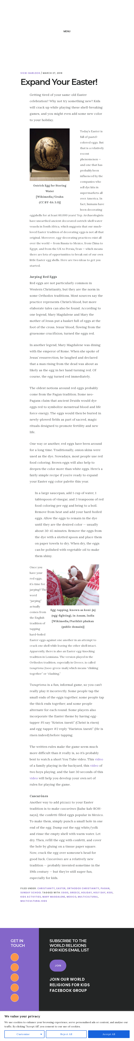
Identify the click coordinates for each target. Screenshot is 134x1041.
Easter (61, 888)
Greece (75, 892)
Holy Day (99, 892)
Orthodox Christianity (83, 888)
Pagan (105, 888)
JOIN (58, 965)
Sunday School (31, 892)
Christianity (46, 888)
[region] (67, 1026)
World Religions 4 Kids (27, 15)
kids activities (30, 896)
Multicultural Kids (33, 900)
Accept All (109, 1034)
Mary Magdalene (53, 896)
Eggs (65, 892)
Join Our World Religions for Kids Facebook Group (70, 985)
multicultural (88, 896)
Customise (23, 1034)
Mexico (71, 896)
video (99, 759)
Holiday (86, 892)
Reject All (66, 1034)
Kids (110, 892)
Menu (67, 31)
